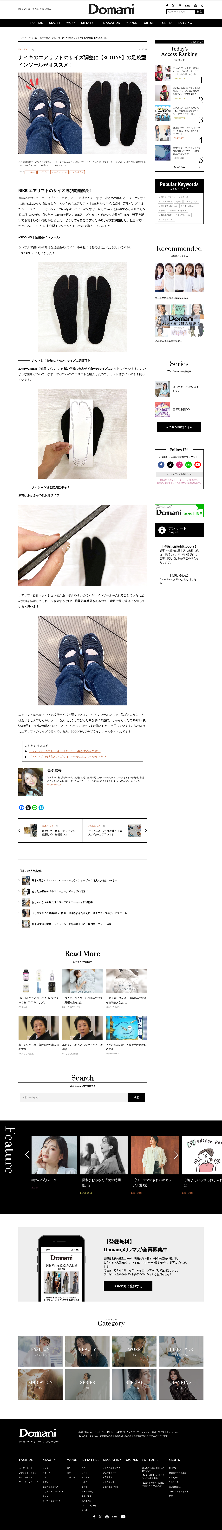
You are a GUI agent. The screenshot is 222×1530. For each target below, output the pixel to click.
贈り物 (84, 1510)
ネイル (45, 1496)
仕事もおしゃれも (189, 206)
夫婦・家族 (86, 1496)
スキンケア (47, 1473)
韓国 (163, 211)
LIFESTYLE (89, 23)
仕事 (69, 1473)
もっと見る (179, 167)
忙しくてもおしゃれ (169, 206)
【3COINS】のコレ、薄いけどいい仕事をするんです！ (65, 751)
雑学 (69, 1468)
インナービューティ (51, 1501)
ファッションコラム (27, 1473)
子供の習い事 (108, 1482)
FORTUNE (149, 23)
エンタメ (85, 1477)
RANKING (185, 23)
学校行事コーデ (109, 1473)
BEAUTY (55, 23)
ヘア (44, 1477)
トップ (21, 38)
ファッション (32, 38)
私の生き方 (86, 1501)
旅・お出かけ (87, 1491)
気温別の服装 (166, 215)
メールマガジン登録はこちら (179, 474)
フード (84, 1473)
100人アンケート (89, 1505)
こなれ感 (31, 172)
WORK (70, 23)
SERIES (167, 23)
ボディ (45, 1482)
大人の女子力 (78, 172)
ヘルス (84, 1482)
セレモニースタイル (178, 211)
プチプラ (44, 172)
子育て (84, 1487)
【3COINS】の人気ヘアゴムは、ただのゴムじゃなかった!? (67, 756)
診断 (179, 202)
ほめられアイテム (60, 172)
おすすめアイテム (48, 38)
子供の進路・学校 (110, 1487)
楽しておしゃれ (183, 215)
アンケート (177, 528)
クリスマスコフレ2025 (53, 1491)
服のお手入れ (191, 202)
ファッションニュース (28, 1482)
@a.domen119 (54, 784)
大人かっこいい (167, 219)
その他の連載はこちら (179, 427)
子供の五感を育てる (111, 1468)
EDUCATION (111, 23)
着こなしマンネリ (168, 197)
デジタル (71, 1477)
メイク (45, 1468)
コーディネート (26, 1468)
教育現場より (108, 1477)
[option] (61, 1165)
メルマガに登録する (128, 1286)
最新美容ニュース (50, 1487)
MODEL (131, 23)
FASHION (36, 23)
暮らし (84, 1468)
